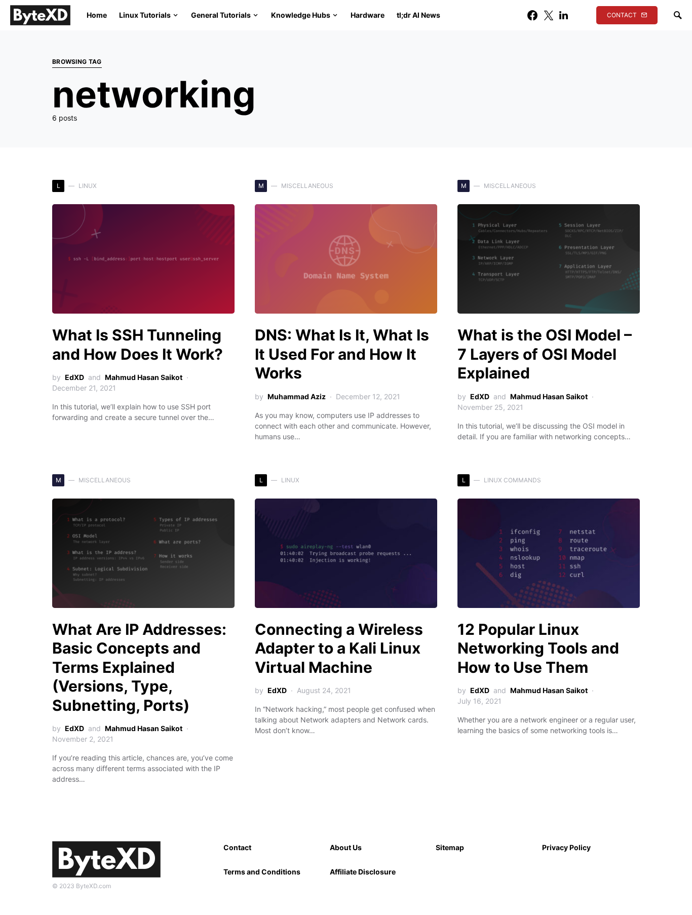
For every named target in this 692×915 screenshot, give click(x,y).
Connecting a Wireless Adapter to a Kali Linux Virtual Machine (339, 648)
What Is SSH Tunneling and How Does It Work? (137, 344)
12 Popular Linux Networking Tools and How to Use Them (538, 648)
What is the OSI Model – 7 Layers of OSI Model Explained (544, 354)
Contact (622, 15)
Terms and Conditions (261, 871)
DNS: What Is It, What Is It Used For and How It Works (342, 354)
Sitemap (450, 847)
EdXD (74, 377)
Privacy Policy (566, 847)
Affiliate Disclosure (363, 871)
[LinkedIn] (563, 15)
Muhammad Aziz (296, 396)
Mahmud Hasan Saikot (143, 377)
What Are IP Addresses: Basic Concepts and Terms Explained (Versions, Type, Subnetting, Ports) (139, 667)
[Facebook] (532, 15)
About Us (346, 847)
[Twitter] (549, 15)
